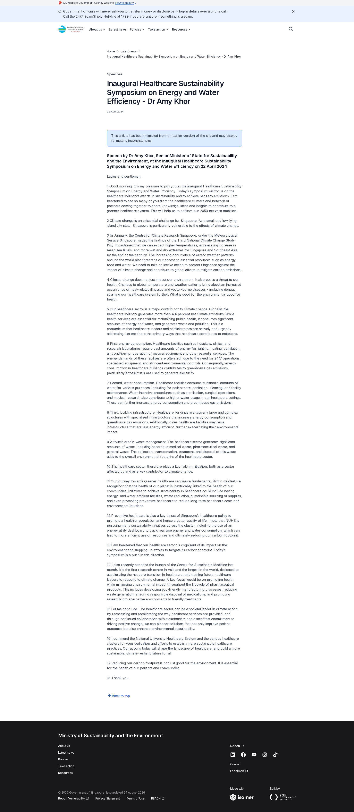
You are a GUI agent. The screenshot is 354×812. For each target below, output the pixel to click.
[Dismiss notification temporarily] (293, 11)
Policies (63, 759)
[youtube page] (254, 754)
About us (64, 745)
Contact (235, 764)
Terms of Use (135, 798)
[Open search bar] (291, 29)
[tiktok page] (275, 754)
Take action (66, 766)
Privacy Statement (107, 798)
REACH (156, 798)
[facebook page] (243, 754)
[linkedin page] (232, 754)
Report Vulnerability (71, 798)
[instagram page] (264, 754)
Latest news (118, 29)
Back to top (121, 696)
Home (111, 51)
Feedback (237, 771)
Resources (65, 773)
